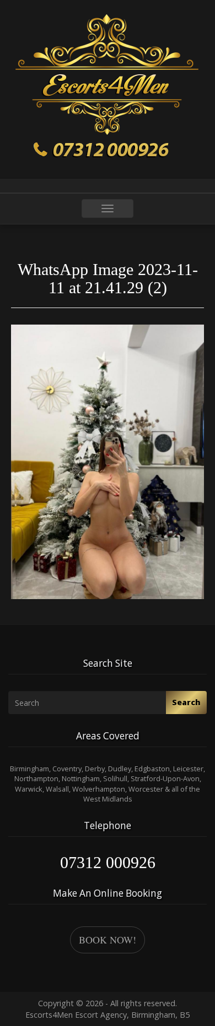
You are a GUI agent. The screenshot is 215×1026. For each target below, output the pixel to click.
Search (186, 702)
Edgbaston (152, 768)
